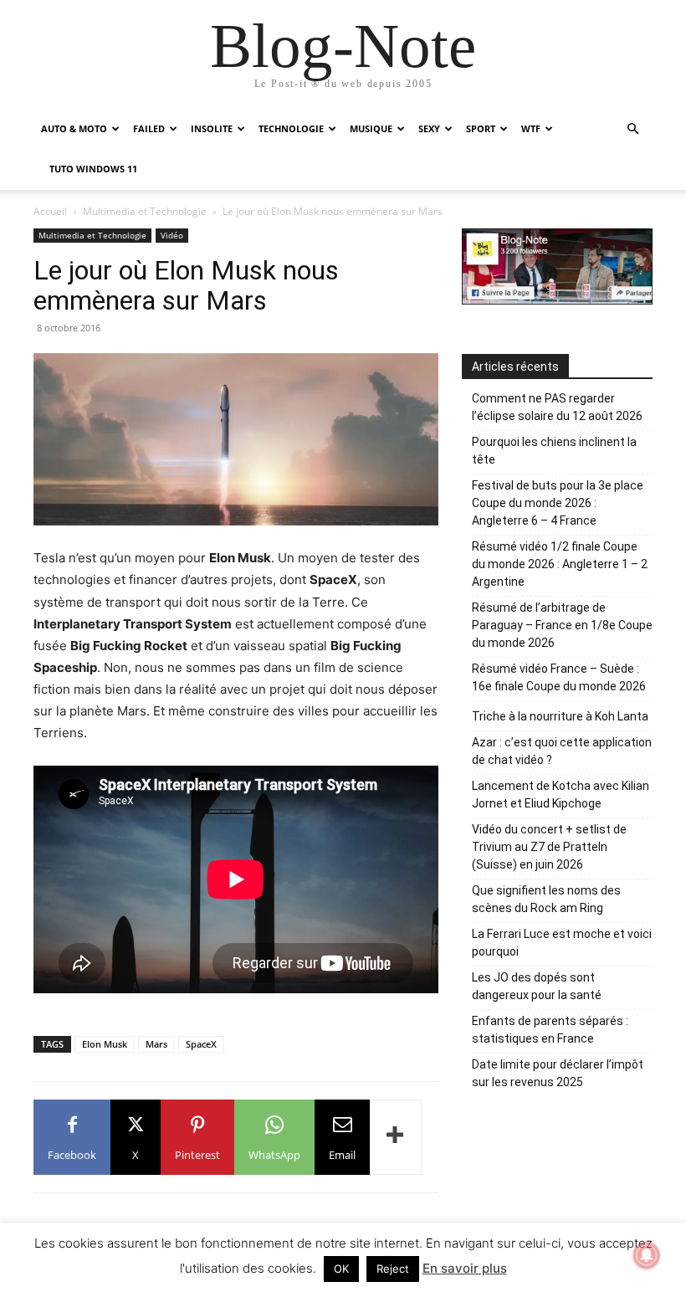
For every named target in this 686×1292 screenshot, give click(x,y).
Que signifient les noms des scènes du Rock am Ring (546, 899)
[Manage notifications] (646, 1255)
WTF (530, 128)
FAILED (149, 128)
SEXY (429, 128)
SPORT (480, 128)
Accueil (50, 211)
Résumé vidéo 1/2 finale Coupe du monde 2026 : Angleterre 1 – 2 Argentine (560, 564)
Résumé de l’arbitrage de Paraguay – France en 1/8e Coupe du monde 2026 (562, 625)
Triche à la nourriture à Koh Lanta (560, 716)
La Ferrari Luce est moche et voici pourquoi (562, 942)
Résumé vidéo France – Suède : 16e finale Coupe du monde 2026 (559, 677)
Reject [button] (392, 1268)
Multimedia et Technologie (145, 211)
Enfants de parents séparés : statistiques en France (550, 1029)
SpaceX (201, 1044)
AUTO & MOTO (74, 128)
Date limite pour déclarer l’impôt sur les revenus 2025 (557, 1073)
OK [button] (341, 1268)
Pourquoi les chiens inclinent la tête (554, 450)
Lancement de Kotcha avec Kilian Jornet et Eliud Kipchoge (560, 794)
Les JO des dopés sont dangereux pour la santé (537, 986)
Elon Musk (104, 1044)
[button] (632, 129)
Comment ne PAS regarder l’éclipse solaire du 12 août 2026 (557, 407)
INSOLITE (212, 128)
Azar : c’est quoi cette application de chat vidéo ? (562, 751)
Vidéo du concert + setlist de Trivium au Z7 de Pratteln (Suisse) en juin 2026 (549, 847)
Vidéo (172, 235)
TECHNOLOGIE (291, 128)
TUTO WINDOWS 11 (93, 168)
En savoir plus (464, 1268)
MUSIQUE (371, 128)
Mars (156, 1044)
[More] (396, 1137)
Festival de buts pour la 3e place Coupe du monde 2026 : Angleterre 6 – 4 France (557, 503)
